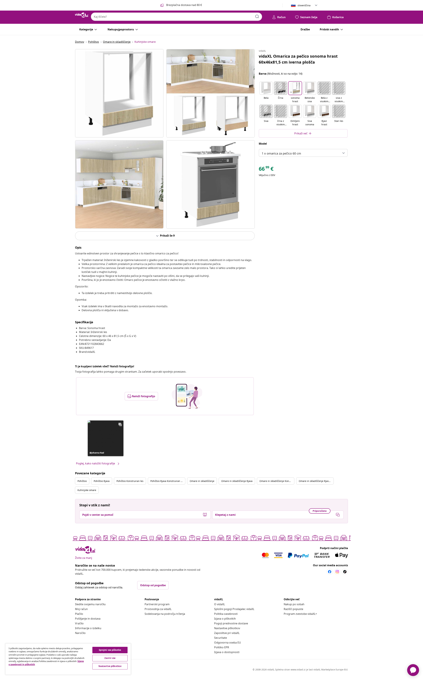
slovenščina (304, 5)
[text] (266, 170)
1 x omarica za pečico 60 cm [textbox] (281, 153)
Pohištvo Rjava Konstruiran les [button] (167, 481)
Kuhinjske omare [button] (86, 490)
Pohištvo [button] (82, 481)
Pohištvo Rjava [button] (102, 481)
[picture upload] (187, 396)
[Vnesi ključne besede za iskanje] (257, 16)
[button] (181, 5)
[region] (68, 659)
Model (263, 143)
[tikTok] (344, 571)
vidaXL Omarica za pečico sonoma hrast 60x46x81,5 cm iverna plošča (298, 59)
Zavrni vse (109, 658)
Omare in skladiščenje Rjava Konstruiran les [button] (316, 481)
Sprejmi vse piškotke (110, 649)
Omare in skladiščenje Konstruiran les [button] (276, 481)
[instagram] (337, 571)
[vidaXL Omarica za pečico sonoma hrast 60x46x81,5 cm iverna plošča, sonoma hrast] (119, 93)
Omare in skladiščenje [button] (202, 481)
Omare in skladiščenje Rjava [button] (236, 481)
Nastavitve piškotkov (227, 628)
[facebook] (329, 571)
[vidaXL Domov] (81, 15)
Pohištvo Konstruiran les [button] (129, 481)
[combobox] (176, 17)
